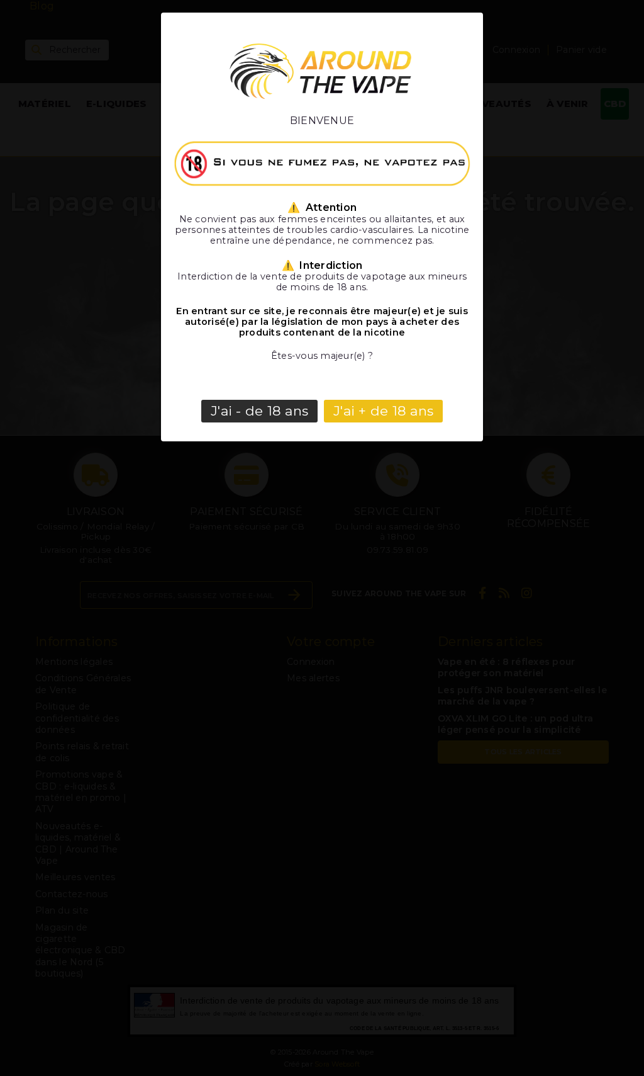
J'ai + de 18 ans (383, 411)
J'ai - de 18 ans (259, 411)
